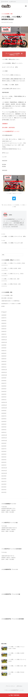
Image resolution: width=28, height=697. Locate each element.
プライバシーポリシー (10, 686)
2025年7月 (3, 350)
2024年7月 (3, 383)
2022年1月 (3, 465)
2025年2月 (3, 364)
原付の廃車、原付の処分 (6, 298)
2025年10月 (4, 342)
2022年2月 (3, 462)
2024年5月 (3, 388)
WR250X (9, 205)
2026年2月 (3, 331)
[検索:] (12, 254)
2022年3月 (3, 459)
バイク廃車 (22, 205)
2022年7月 (3, 448)
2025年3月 (3, 361)
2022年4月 (3, 457)
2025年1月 (3, 367)
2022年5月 (3, 454)
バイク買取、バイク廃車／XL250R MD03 (11, 268)
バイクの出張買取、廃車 (6, 13)
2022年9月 (3, 443)
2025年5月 (3, 356)
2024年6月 (3, 386)
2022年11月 (4, 437)
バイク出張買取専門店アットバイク (10, 131)
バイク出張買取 (15, 205)
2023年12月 (4, 402)
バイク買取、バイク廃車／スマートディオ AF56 (13, 236)
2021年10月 (4, 473)
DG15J (5, 205)
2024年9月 (3, 377)
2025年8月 (3, 347)
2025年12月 (4, 337)
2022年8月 (3, 446)
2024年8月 (3, 380)
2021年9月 (3, 476)
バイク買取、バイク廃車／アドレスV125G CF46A (13, 263)
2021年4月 (3, 489)
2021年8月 (3, 478)
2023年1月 (3, 432)
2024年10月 (4, 375)
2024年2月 (3, 396)
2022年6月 (3, 451)
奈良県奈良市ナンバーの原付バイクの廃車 (11, 303)
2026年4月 (3, 326)
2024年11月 (4, 372)
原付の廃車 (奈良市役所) (8, 127)
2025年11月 (4, 339)
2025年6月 (3, 353)
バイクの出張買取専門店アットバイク (16, 690)
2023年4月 (3, 424)
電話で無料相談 (14, 695)
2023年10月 (4, 407)
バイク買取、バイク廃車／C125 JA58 (10, 278)
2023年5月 (3, 421)
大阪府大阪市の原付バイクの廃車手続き (10, 300)
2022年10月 (4, 440)
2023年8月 (3, 413)
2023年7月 (3, 416)
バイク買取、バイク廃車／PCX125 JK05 (11, 284)
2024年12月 (4, 369)
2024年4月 (3, 391)
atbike (11, 22)
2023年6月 (3, 418)
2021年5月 (3, 487)
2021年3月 (3, 492)
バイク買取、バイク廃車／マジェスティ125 (12, 242)
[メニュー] (26, 6)
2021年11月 (4, 470)
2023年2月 (3, 429)
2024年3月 (3, 394)
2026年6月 (3, 320)
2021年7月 (3, 481)
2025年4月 (3, 358)
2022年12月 (4, 435)
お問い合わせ (13, 1)
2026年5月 (3, 323)
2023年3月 (3, 426)
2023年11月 (4, 405)
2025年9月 (3, 345)
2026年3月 (3, 328)
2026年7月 (3, 317)
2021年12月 (4, 467)
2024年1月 (3, 399)
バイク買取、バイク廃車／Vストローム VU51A (12, 273)
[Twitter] (14, 198)
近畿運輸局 (5, 123)
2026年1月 (3, 334)
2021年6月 (3, 484)
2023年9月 (3, 410)
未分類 (2, 306)
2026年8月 (3, 315)
